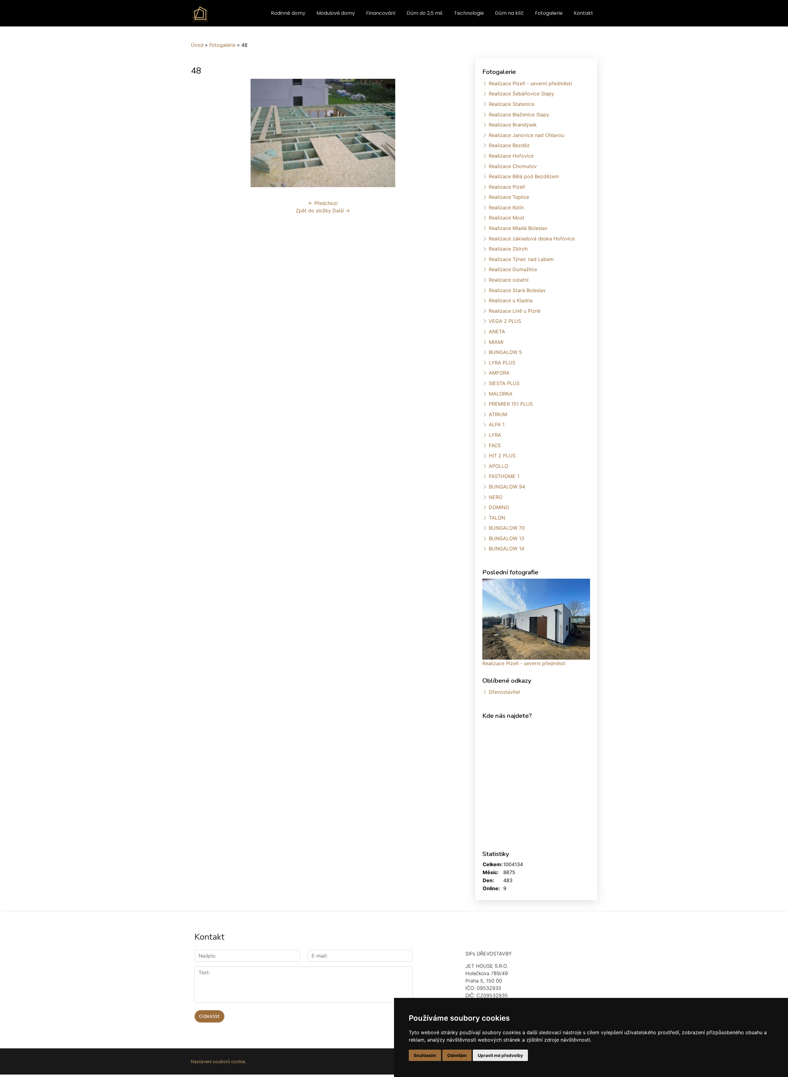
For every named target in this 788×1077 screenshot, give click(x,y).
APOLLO (498, 466)
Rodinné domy (288, 13)
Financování (381, 13)
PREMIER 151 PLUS (511, 404)
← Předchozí (323, 203)
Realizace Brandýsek (513, 125)
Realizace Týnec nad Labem (521, 259)
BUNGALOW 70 (507, 528)
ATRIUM (498, 414)
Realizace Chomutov (513, 166)
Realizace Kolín (506, 207)
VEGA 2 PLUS (505, 321)
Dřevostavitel (504, 692)
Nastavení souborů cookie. (218, 1061)
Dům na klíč (509, 13)
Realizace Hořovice (511, 156)
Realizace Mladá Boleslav (518, 228)
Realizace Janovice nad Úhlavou (526, 135)
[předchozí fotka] (201, 133)
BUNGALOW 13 (506, 538)
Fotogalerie (549, 13)
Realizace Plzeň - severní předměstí (530, 83)
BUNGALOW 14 (506, 548)
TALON (497, 518)
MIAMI (496, 342)
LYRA (495, 435)
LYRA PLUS (502, 363)
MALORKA (501, 394)
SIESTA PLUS (504, 383)
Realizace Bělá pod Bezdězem (524, 176)
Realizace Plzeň (507, 187)
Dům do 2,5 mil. (425, 13)
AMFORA (499, 373)
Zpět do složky (313, 210)
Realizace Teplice (509, 197)
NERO (495, 497)
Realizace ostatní (509, 280)
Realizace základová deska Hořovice (532, 238)
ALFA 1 (497, 424)
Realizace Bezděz (509, 145)
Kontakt (583, 13)
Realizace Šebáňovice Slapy (521, 93)
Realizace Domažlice (513, 269)
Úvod (197, 45)
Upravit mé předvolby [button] (500, 1055)
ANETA (497, 331)
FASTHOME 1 (504, 476)
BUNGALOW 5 (505, 352)
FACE (495, 445)
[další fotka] (445, 133)
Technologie (469, 13)
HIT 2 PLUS (502, 455)
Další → (341, 210)
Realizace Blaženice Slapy (519, 114)
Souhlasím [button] (425, 1055)
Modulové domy (335, 13)
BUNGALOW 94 (507, 487)
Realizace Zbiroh (508, 249)
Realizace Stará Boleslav (517, 290)
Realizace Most (506, 218)
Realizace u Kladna (511, 300)
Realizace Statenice (511, 104)
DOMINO (499, 507)
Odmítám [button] (457, 1055)
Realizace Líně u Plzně (515, 311)
